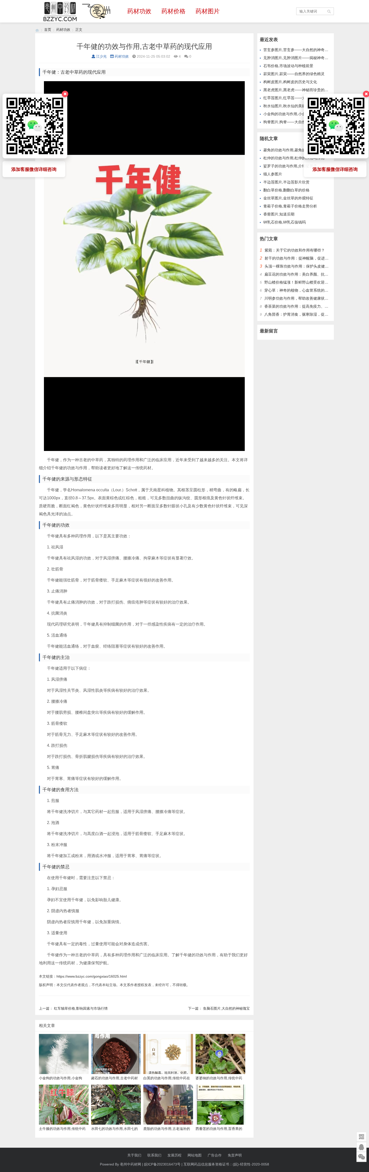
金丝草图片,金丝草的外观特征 (288, 198)
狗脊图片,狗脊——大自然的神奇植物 (294, 122)
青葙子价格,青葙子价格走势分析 (290, 206)
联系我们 (154, 1155)
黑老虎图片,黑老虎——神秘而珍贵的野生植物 (301, 90)
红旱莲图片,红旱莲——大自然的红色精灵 (297, 98)
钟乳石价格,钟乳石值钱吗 (284, 222)
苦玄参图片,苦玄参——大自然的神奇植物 (297, 50)
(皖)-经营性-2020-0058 (251, 1164)
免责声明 (235, 1155)
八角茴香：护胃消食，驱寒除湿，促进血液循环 (303, 314)
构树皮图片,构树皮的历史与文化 (290, 82)
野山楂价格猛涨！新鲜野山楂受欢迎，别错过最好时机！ (311, 282)
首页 (47, 30)
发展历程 (174, 1155)
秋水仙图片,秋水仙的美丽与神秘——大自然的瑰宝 (305, 106)
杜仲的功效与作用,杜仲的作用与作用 (294, 158)
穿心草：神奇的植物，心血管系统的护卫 (298, 290)
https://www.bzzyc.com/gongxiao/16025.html (91, 976)
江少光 (101, 56)
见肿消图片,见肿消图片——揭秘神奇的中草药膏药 (305, 58)
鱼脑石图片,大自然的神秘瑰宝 (226, 1008)
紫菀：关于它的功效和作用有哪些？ (295, 250)
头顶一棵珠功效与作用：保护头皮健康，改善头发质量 (310, 266)
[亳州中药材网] (37, 30)
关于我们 (134, 1155)
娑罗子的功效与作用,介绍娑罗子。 (292, 166)
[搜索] (329, 11)
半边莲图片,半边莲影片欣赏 (286, 182)
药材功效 (139, 11)
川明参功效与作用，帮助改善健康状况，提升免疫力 (307, 298)
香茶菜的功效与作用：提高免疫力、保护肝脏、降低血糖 (311, 306)
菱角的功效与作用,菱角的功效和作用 (294, 150)
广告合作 (215, 1155)
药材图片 (208, 11)
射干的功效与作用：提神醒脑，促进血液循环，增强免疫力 (313, 258)
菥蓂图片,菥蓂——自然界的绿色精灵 (294, 74)
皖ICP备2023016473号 (162, 1164)
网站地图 (195, 1155)
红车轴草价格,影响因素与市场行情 (81, 1008)
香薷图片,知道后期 (278, 214)
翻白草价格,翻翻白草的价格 (286, 190)
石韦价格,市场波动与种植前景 (288, 66)
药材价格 (173, 11)
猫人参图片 (272, 174)
